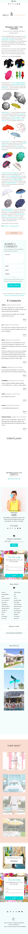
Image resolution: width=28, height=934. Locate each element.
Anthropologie (17, 592)
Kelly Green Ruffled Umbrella (13, 176)
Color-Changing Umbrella (18, 82)
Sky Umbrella (9, 211)
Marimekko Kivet (6, 112)
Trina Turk (4, 618)
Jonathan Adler (17, 600)
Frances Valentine (6, 598)
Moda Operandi (18, 606)
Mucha (3, 405)
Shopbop (16, 614)
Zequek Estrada (6, 417)
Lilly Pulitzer (5, 604)
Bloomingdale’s (5, 594)
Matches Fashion (6, 606)
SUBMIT (14, 545)
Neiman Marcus (5, 608)
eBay (3, 596)
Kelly (3, 340)
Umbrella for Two (6, 141)
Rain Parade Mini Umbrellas (18, 84)
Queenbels (5, 380)
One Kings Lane (18, 610)
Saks (3, 614)
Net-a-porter (17, 608)
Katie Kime (4, 602)
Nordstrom (4, 610)
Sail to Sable (17, 612)
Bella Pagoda (5, 87)
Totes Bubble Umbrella (16, 179)
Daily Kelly (15, 31)
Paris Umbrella (21, 114)
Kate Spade (17, 602)
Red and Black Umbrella (11, 217)
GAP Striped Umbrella (10, 182)
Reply (24, 319)
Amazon (4, 592)
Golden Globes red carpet (8, 39)
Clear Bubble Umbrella (7, 209)
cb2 (15, 594)
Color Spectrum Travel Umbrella (10, 173)
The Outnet (16, 616)
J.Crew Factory (5, 600)
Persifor (4, 612)
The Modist (4, 616)
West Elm (16, 618)
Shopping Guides (13, 33)
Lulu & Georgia (17, 604)
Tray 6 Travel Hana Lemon (13, 117)
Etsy (15, 596)
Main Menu (21, 31)
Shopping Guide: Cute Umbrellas (14, 473)
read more (14, 478)
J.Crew (15, 598)
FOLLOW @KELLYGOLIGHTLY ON (14, 858)
